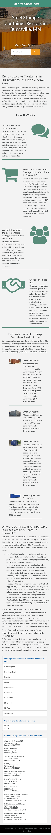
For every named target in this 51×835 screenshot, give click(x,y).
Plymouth (8, 692)
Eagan (6, 682)
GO (35, 52)
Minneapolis (9, 687)
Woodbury (8, 713)
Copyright (27, 831)
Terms (47, 828)
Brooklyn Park (10, 672)
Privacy (40, 828)
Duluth (7, 677)
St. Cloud (8, 703)
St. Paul (7, 708)
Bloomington (9, 666)
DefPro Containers (26, 3)
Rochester (8, 697)
